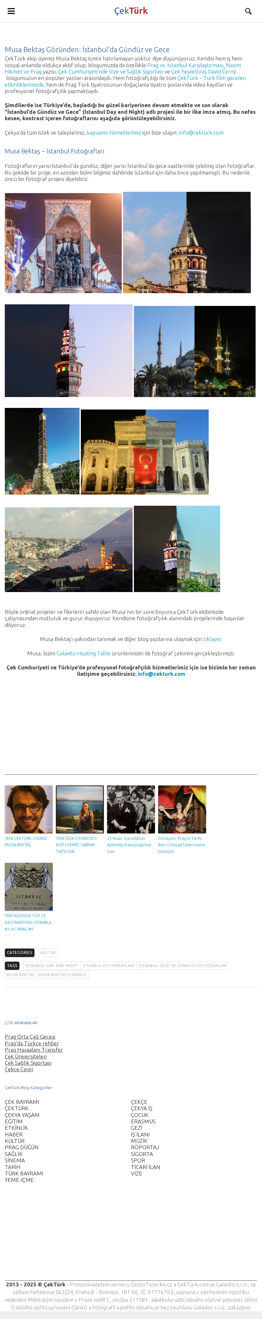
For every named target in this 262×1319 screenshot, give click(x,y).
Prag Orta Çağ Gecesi (30, 1037)
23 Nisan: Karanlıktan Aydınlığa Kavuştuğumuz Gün (129, 845)
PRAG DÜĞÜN (22, 1147)
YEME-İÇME (19, 1180)
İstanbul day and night (52, 966)
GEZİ (136, 1128)
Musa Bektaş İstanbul (62, 974)
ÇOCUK (140, 1115)
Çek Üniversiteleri (26, 1056)
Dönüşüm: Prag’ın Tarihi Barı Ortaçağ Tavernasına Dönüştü (181, 845)
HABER (14, 1134)
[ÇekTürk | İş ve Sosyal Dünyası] (131, 11)
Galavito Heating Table (84, 653)
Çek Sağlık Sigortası (28, 1063)
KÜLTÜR (48, 952)
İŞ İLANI (140, 1134)
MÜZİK (139, 1141)
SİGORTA (142, 1154)
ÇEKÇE (139, 1102)
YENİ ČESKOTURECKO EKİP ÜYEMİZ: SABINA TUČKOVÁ (76, 845)
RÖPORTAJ (145, 1147)
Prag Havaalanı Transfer (34, 1050)
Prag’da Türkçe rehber (32, 1043)
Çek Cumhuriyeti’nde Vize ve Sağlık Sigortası (110, 71)
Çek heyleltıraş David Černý (203, 71)
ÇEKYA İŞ (141, 1108)
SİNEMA (15, 1160)
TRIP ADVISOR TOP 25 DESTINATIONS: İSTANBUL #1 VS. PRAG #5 (28, 922)
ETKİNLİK (16, 1128)
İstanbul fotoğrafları (109, 966)
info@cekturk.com (201, 132)
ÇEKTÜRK (17, 1108)
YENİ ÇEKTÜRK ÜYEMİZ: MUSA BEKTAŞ (26, 841)
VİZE (136, 1173)
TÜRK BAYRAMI (24, 1173)
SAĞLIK (14, 1154)
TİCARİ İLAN (145, 1167)
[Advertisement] (131, 730)
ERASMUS (143, 1121)
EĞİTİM (14, 1121)
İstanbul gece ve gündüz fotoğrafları (183, 966)
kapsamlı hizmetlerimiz (114, 132)
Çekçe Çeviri (19, 1069)
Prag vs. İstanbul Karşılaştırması (185, 65)
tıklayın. (212, 639)
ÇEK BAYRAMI (22, 1102)
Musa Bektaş (20, 974)
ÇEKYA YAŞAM (22, 1115)
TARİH (12, 1167)
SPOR (138, 1160)
